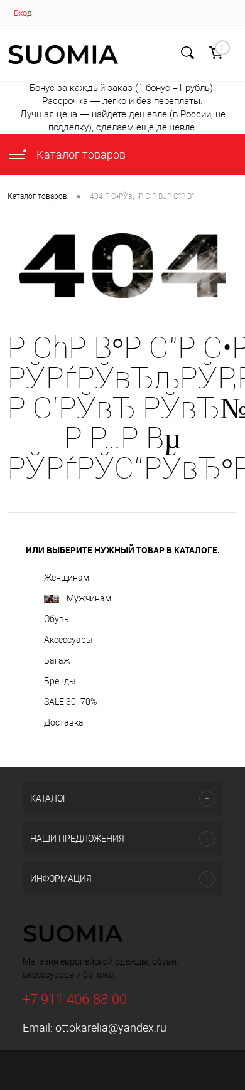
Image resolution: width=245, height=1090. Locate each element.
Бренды (60, 681)
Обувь (56, 619)
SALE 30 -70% (70, 702)
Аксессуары (68, 640)
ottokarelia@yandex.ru (110, 1027)
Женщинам (66, 578)
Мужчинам (89, 598)
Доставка (64, 722)
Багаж (57, 660)
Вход (22, 13)
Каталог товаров (80, 154)
